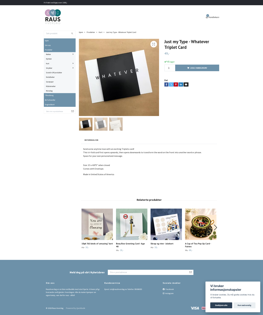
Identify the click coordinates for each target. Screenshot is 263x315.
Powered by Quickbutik (75, 308)
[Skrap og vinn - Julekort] (166, 224)
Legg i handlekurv (198, 68)
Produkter (48, 50)
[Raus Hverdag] (53, 17)
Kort (47, 63)
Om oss (48, 45)
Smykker (49, 68)
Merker (48, 54)
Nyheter (49, 59)
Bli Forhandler (50, 100)
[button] (215, 227)
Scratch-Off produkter (54, 72)
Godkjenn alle (221, 305)
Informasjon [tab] (91, 140)
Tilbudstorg (49, 95)
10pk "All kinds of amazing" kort (97, 243)
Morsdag (49, 91)
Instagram (169, 293)
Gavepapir (50, 82)
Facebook (169, 289)
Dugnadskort (50, 104)
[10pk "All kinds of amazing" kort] (97, 224)
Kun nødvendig (244, 305)
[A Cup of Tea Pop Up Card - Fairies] (200, 224)
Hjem (47, 40)
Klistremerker (50, 86)
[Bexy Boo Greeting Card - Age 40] (131, 224)
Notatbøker (50, 77)
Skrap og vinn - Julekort (162, 243)
